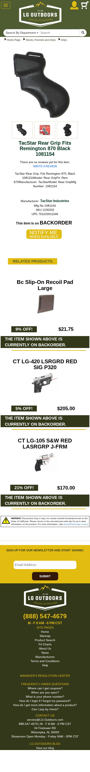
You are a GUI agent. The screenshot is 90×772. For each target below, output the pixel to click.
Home (45, 631)
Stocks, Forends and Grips (41, 40)
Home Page (14, 40)
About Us (45, 648)
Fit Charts (45, 644)
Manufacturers (45, 657)
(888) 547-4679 (45, 616)
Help (45, 665)
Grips (64, 40)
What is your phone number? (45, 696)
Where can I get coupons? (45, 688)
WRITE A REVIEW (45, 166)
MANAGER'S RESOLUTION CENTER (45, 675)
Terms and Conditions (45, 661)
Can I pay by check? (45, 709)
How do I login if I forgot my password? (45, 700)
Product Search (45, 640)
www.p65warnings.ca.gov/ (75, 524)
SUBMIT (45, 576)
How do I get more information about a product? (45, 705)
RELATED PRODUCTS (33, 261)
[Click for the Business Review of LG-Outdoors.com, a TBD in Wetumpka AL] (44, 757)
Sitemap (45, 636)
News (45, 652)
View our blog (45, 748)
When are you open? (45, 692)
